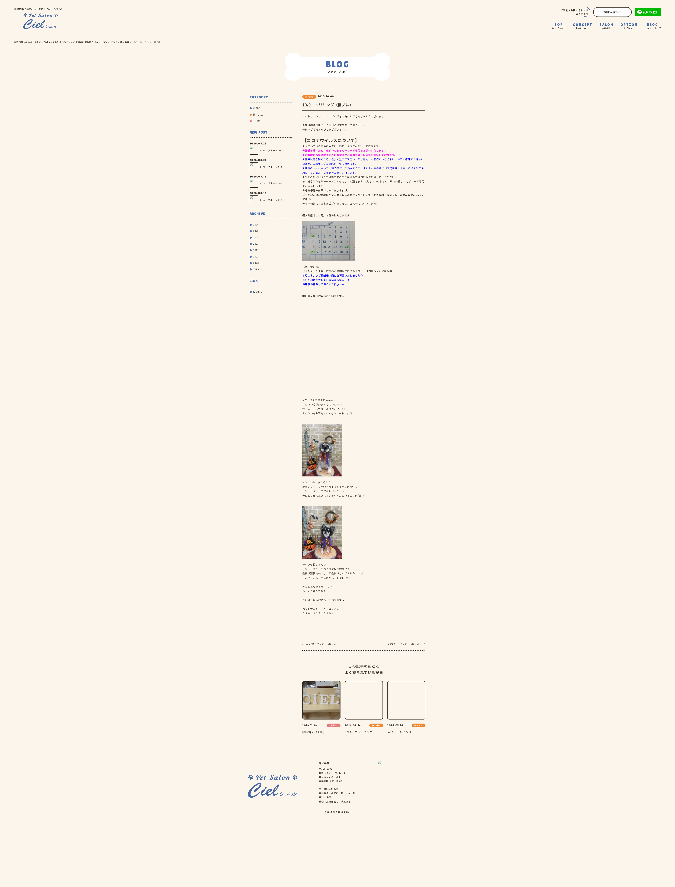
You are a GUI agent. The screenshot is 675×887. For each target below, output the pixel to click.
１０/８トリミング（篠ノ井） (322, 643)
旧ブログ (258, 291)
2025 (256, 231)
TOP (559, 26)
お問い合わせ (612, 12)
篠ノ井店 (607, 36)
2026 (256, 224)
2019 (256, 269)
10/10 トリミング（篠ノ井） (405, 643)
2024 (256, 237)
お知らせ (258, 108)
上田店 (257, 120)
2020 (256, 263)
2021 (256, 256)
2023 (256, 243)
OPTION (629, 26)
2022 (256, 250)
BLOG (653, 26)
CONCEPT (583, 26)
